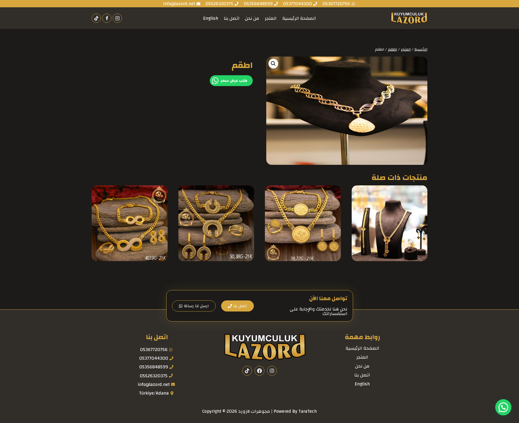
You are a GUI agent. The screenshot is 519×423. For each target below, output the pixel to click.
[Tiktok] (96, 18)
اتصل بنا (231, 18)
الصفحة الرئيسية (299, 18)
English (210, 18)
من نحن (252, 18)
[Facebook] (106, 18)
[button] (273, 63)
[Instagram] (117, 18)
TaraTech (307, 411)
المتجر (271, 18)
